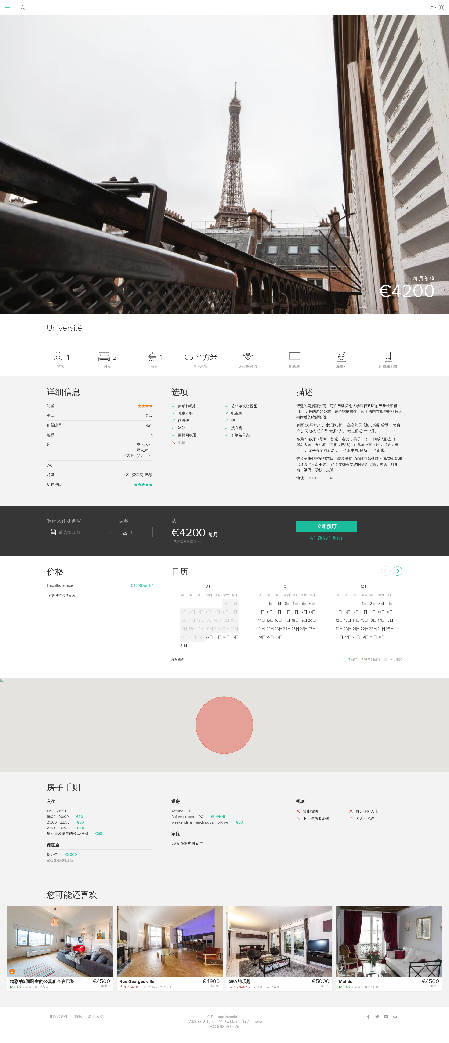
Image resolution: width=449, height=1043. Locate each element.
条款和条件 (58, 1016)
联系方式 (95, 1016)
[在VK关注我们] (395, 1017)
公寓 (29, 987)
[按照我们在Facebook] (368, 1017)
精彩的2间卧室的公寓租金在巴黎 (42, 981)
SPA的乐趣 (240, 981)
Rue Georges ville (136, 981)
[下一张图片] (107, 941)
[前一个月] (386, 571)
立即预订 (327, 526)
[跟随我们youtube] (386, 1017)
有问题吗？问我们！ (327, 538)
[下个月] (397, 571)
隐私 (78, 1016)
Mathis (345, 981)
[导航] (7, 7)
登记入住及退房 (64, 521)
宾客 (124, 521)
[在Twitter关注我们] (377, 1017)
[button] (438, 164)
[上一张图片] (12, 941)
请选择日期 (69, 532)
